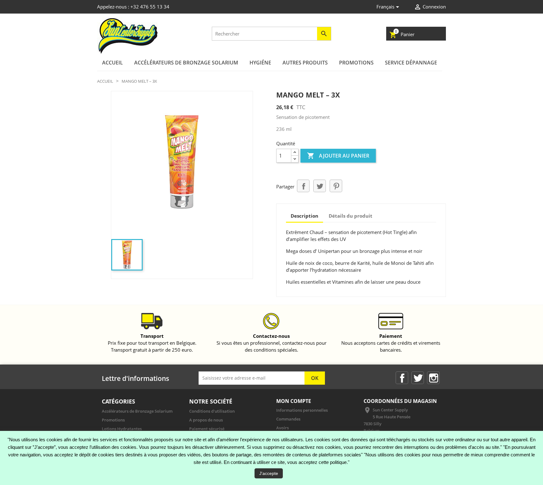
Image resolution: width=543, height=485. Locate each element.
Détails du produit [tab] (350, 216)
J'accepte (268, 473)
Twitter (418, 378)
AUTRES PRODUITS (305, 62)
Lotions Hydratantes (122, 429)
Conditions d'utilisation (212, 411)
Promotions (356, 62)
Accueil (112, 62)
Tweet (320, 186)
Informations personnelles (302, 410)
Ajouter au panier (338, 155)
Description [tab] (304, 216)
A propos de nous (206, 420)
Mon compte (293, 401)
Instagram (433, 378)
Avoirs (282, 428)
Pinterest (336, 186)
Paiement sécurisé (206, 429)
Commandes (288, 419)
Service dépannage (411, 62)
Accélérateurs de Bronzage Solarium (186, 62)
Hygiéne (260, 62)
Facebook (402, 378)
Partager (303, 186)
